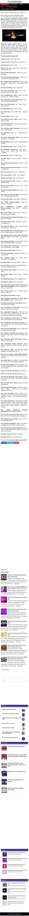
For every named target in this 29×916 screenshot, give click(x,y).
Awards (21, 4)
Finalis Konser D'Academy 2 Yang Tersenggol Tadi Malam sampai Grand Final (16, 765)
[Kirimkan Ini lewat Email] (1, 569)
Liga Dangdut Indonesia (11, 6)
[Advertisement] (14, 506)
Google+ (16, 442)
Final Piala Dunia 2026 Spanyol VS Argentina (10, 713)
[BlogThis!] (3, 569)
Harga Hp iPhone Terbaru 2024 (8, 723)
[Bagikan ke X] (4, 569)
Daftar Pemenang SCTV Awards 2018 (15, 901)
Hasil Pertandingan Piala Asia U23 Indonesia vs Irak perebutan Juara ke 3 (11, 732)
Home (2, 12)
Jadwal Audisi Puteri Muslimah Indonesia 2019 (17, 870)
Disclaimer (15, 913)
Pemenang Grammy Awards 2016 (12, 16)
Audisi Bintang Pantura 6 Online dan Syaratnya (17, 858)
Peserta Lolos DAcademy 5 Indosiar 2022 (10, 737)
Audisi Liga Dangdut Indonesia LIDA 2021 (16, 864)
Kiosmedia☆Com (4, 4)
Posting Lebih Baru (5, 669)
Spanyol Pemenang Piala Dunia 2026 (9, 709)
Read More (17, 583)
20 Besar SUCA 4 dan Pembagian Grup (17, 771)
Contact (19, 913)
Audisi (2, 6)
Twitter (10, 442)
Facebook (3, 442)
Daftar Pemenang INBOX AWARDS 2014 (17, 587)
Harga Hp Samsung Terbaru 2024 (8, 727)
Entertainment (14, 4)
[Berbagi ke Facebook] (6, 569)
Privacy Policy (10, 913)
